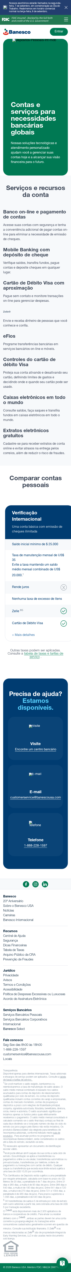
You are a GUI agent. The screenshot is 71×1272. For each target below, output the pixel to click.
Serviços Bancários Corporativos (25, 1019)
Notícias (8, 911)
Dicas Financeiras (15, 945)
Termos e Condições (17, 985)
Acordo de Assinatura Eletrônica (24, 999)
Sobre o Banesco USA (18, 906)
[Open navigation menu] (66, 20)
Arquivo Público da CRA (19, 955)
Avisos (7, 980)
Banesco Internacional (18, 920)
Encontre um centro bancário (35, 749)
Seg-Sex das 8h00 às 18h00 (22, 1045)
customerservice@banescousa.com (35, 797)
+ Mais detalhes (23, 635)
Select (14, 1029)
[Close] (66, 7)
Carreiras (9, 915)
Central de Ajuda (14, 936)
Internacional (12, 1024)
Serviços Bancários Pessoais (22, 1015)
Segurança (10, 941)
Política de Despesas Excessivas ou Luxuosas (34, 994)
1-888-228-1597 (35, 846)
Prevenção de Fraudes (18, 959)
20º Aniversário (13, 901)
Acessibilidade (12, 989)
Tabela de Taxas (13, 950)
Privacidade (11, 975)
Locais (7, 1059)
